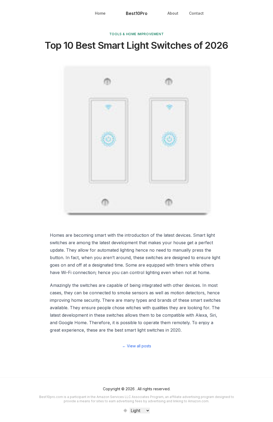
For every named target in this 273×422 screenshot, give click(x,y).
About (172, 13)
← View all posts (136, 346)
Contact (196, 13)
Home (100, 13)
